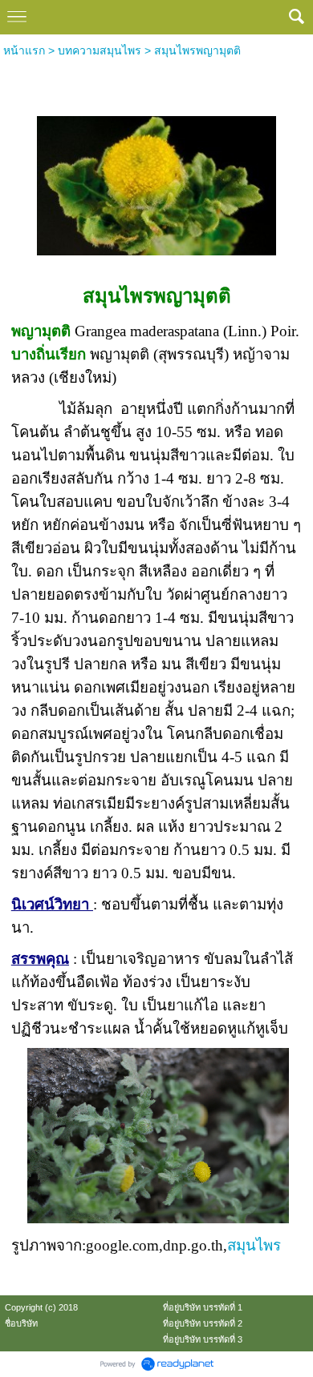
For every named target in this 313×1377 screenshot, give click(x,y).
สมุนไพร (254, 1245)
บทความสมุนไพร (99, 50)
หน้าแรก (24, 50)
